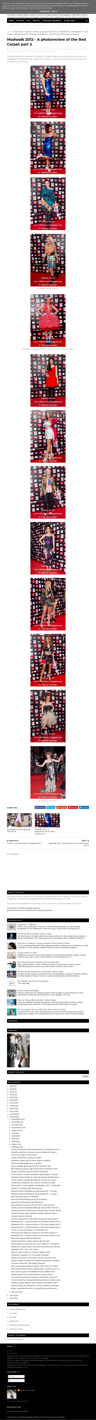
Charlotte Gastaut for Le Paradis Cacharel (30, 1255)
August (15, 1130)
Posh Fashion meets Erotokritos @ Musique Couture (34, 1174)
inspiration (14, 1321)
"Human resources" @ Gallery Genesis (28, 1263)
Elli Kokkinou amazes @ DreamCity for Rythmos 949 (34, 1169)
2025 (12, 1089)
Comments (15, 1380)
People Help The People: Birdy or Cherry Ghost (32, 1274)
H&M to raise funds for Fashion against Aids (30, 1252)
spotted (12, 1317)
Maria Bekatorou (77, 32)
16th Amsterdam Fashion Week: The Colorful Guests (34, 1266)
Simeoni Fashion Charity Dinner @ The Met (30, 1241)
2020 (12, 1095)
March (15, 1144)
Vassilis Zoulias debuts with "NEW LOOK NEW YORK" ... (35, 1283)
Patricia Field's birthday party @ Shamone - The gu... (34, 1191)
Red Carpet (29, 51)
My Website (12, 1353)
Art (28, 20)
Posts (12, 1376)
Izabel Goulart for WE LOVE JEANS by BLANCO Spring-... (36, 1261)
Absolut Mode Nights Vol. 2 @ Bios (26, 1163)
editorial (13, 1313)
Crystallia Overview (32, 32)
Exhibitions (69, 20)
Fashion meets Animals (21, 1216)
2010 (12, 1298)
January (15, 1292)
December (17, 1119)
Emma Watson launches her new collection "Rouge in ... (36, 1244)
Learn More (45, 11)
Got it (54, 11)
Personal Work (16, 1329)
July (13, 1133)
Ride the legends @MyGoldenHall (26, 1238)
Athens (25, 25)
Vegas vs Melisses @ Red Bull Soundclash (29, 1172)
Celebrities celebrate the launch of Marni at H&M (33, 1183)
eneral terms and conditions (20, 910)
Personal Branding (52, 20)
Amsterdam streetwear (19, 1325)
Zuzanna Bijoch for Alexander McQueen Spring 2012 (34, 1219)
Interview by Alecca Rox (17, 1411)
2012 (12, 1117)
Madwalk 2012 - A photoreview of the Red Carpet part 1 (35, 1235)
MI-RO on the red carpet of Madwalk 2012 (29, 1230)
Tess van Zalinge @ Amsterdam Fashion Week (37, 1000)
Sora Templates (20, 1417)
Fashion (20, 20)
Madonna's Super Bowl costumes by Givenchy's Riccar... (36, 1247)
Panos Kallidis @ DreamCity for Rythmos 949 (31, 1166)
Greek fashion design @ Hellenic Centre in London (34, 1180)
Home (10, 20)
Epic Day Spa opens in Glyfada (24, 1197)
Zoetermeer (38, 25)
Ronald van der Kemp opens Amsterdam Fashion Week (40, 972)
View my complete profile (17, 1401)
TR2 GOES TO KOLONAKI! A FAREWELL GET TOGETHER (35, 1185)
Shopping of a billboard (27, 924)
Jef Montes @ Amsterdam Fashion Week (34, 934)
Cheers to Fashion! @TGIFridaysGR (26, 1188)
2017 (12, 1103)
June (14, 1136)
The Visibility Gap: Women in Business (33, 981)
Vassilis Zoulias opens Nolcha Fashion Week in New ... (35, 1213)
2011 (12, 1295)
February (16, 1147)
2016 (12, 1106)
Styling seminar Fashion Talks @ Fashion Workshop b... (35, 1177)
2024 (12, 1092)
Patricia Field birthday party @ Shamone (29, 1199)
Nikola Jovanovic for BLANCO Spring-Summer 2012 (33, 1258)
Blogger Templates (33, 1417)
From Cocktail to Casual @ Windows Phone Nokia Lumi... (36, 1280)
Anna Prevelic (18, 32)
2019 (12, 1097)
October (16, 1125)
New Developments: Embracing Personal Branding (38, 962)
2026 (12, 1086)
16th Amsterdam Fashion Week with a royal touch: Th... (35, 1269)
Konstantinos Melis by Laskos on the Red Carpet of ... (35, 1233)
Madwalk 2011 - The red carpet (24, 1249)
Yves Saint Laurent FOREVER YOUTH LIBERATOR (32, 1272)
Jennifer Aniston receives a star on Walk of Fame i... (34, 1152)
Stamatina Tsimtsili (20, 34)
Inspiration (13, 25)
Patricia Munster (27, 1390)
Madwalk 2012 (64, 32)
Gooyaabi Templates (58, 1417)
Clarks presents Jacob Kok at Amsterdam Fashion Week (36, 1210)
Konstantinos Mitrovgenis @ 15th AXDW (18, 830)
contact (75, 903)
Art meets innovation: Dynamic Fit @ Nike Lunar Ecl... (34, 1277)
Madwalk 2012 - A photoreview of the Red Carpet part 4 (36, 1222)
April (14, 1141)
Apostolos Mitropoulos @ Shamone (27, 1202)
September (17, 1128)
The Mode (32, 34)
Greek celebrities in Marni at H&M (26, 1158)
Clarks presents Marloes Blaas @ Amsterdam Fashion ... (35, 1208)
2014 (12, 1111)
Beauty (36, 20)
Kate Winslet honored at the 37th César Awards (32, 1205)
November (16, 1122)
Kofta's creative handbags (28, 991)
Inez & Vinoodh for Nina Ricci (24, 1155)
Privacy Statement (14, 1339)
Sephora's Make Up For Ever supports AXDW (31, 1160)
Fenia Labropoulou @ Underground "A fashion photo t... (36, 1149)
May (14, 1139)
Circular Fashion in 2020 (27, 953)
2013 (12, 1114)
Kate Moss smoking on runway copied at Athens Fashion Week (43, 943)
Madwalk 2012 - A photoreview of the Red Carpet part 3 (36, 1224)
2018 (12, 1100)
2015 (12, 1109)
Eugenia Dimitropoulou (49, 32)
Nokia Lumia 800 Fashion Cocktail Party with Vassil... (34, 1288)
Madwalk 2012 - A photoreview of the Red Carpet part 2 (44, 831)
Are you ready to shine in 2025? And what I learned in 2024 (41, 1009)
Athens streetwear (17, 1309)
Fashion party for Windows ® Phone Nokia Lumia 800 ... (36, 1286)
